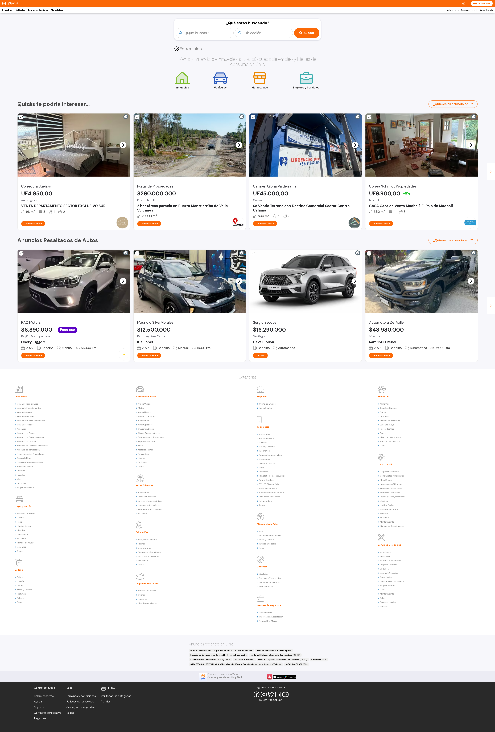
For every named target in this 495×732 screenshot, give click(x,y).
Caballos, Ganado (388, 408)
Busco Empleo (265, 408)
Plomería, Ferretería (389, 509)
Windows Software (268, 488)
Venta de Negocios (389, 573)
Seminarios (143, 560)
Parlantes (263, 471)
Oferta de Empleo (267, 403)
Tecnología (263, 426)
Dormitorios (22, 534)
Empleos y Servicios (38, 10)
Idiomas (141, 543)
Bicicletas (263, 574)
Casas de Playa (24, 458)
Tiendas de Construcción (392, 526)
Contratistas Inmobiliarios (392, 475)
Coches (141, 594)
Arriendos (21, 429)
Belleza (19, 569)
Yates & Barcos (144, 485)
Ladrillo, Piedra (387, 505)
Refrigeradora (265, 501)
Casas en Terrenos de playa (30, 462)
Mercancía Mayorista (269, 605)
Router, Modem (266, 480)
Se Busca (142, 462)
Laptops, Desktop (267, 463)
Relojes (20, 598)
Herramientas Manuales (391, 488)
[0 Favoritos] (137, 117)
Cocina (20, 517)
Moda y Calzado (24, 589)
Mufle (140, 445)
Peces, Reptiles (387, 429)
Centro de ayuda (486, 10)
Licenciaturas (144, 548)
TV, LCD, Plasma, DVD (269, 484)
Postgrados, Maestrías (148, 556)
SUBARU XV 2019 (318, 659)
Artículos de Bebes (26, 513)
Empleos (262, 396)
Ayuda (38, 701)
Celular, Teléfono (267, 446)
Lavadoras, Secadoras (269, 496)
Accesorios (143, 420)
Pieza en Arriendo (25, 466)
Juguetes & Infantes (147, 583)
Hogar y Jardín (23, 506)
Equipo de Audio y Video (270, 455)
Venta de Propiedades (27, 403)
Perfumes (21, 593)
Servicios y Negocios (389, 544)
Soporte (39, 707)
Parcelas (21, 475)
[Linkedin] (278, 694)
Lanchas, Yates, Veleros (149, 505)
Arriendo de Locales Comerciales (32, 445)
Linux (261, 467)
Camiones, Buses (146, 429)
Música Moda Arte (267, 524)
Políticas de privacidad (80, 701)
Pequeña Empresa (388, 564)
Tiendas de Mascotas (390, 420)
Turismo (383, 606)
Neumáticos (143, 454)
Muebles (21, 530)
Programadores (387, 585)
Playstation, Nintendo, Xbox (272, 475)
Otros (20, 551)
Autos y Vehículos (146, 396)
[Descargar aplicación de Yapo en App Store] (278, 677)
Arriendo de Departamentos (30, 437)
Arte (261, 531)
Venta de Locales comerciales (31, 420)
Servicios (384, 513)
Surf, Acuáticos (266, 586)
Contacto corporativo (47, 713)
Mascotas (383, 396)
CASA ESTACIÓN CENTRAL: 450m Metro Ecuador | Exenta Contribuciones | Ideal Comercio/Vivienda (235, 664)
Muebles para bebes (147, 603)
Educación (142, 532)
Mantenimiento (387, 521)
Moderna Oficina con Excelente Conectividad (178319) (275, 655)
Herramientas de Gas (390, 492)
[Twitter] (271, 694)
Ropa (19, 602)
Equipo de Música (146, 441)
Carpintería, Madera (389, 471)
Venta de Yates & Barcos (150, 509)
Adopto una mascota (390, 441)
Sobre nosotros (44, 696)
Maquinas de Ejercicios (269, 582)
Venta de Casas (24, 412)
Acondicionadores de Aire (271, 492)
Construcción (385, 464)
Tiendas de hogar (25, 542)
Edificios (21, 470)
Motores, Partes (145, 449)
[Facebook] (256, 694)
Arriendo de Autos (147, 416)
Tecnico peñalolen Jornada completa (274, 650)
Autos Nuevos (144, 412)
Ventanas (21, 547)
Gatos (383, 412)
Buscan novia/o (387, 424)
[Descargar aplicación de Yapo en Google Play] (290, 677)
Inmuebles (7, 10)
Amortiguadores (146, 424)
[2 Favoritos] (21, 117)
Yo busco (142, 513)
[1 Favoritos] (369, 117)
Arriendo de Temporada (28, 449)
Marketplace (57, 10)
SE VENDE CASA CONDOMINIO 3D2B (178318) (210, 659)
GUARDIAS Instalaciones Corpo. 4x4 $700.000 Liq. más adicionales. (221, 650)
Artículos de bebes (147, 590)
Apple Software (266, 438)
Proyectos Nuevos (25, 487)
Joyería (20, 581)
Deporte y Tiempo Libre (270, 578)
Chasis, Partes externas (149, 433)
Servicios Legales (388, 602)
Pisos (19, 521)
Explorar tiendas (453, 10)
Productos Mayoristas (390, 560)
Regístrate (40, 718)
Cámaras (263, 442)
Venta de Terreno (25, 424)
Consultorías (386, 577)
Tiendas (105, 701)
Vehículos (20, 10)
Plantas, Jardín (24, 526)
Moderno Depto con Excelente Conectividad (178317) (282, 659)
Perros (383, 433)
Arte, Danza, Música (147, 539)
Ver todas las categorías (116, 696)
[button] (123, 145)
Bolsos (20, 577)
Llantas (141, 458)
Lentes (20, 585)
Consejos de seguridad (469, 10)
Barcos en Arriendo (147, 496)
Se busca (21, 538)
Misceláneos (386, 480)
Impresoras (264, 459)
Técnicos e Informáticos (149, 552)
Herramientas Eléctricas (391, 484)
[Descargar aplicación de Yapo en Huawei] (270, 677)
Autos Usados (144, 403)
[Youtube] (285, 694)
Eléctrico (384, 501)
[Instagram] (263, 694)
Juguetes (142, 599)
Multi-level (385, 556)
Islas (19, 479)
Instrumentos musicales (270, 535)
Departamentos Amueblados (30, 454)
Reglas (70, 713)
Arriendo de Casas (26, 433)
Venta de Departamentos (29, 408)
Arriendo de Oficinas (26, 441)
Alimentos (384, 403)
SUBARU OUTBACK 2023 (297, 664)
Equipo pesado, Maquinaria (151, 437)
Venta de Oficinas (25, 416)
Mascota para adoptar (391, 437)
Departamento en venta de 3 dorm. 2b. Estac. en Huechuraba (218, 655)
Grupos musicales (267, 543)
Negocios (21, 483)
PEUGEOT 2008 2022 (244, 659)
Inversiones (385, 552)
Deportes (262, 566)
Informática (264, 450)
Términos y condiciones (81, 696)
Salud (382, 598)
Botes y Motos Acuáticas (150, 501)
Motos (141, 408)
